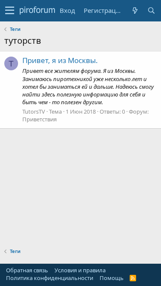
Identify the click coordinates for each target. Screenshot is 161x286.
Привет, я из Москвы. (60, 60)
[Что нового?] (135, 10)
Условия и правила (80, 270)
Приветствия (39, 119)
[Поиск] (151, 10)
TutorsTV (33, 111)
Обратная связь (27, 270)
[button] (10, 10)
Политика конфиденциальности (49, 278)
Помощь (112, 278)
